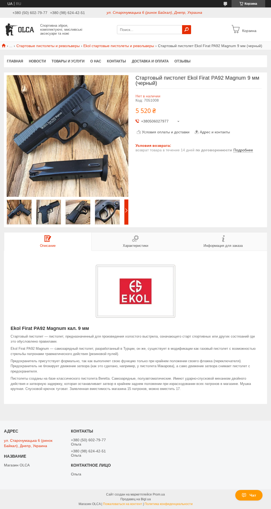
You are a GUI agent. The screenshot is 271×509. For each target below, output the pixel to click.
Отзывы (182, 61)
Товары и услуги (68, 61)
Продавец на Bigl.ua (135, 499)
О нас (95, 61)
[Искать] (186, 29)
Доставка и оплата (150, 61)
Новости (37, 61)
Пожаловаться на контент (122, 504)
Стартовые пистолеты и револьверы (48, 46)
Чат (253, 495)
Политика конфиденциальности (168, 504)
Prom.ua (159, 494)
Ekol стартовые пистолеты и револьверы (118, 46)
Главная (15, 61)
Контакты (116, 61)
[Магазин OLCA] (20, 29)
